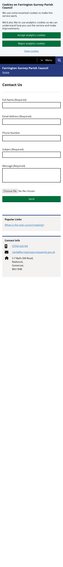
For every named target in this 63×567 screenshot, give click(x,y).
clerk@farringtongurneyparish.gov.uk (33, 252)
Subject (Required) (13, 149)
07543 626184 (20, 246)
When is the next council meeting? (24, 225)
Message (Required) (13, 165)
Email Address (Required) (16, 116)
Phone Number (11, 132)
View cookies (31, 51)
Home (5, 72)
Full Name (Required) (14, 99)
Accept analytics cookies (31, 35)
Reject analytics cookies (31, 43)
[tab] (46, 60)
